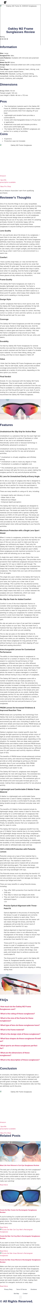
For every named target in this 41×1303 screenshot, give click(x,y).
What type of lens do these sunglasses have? (20, 1025)
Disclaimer (34, 1289)
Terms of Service (21, 1289)
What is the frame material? (12, 1030)
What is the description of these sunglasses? (20, 1060)
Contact (25, 1293)
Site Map (16, 1293)
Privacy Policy (8, 1289)
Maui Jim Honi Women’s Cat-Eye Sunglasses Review (19, 1165)
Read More (4, 1185)
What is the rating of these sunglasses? (17, 1014)
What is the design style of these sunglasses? (20, 1034)
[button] (35, 2)
